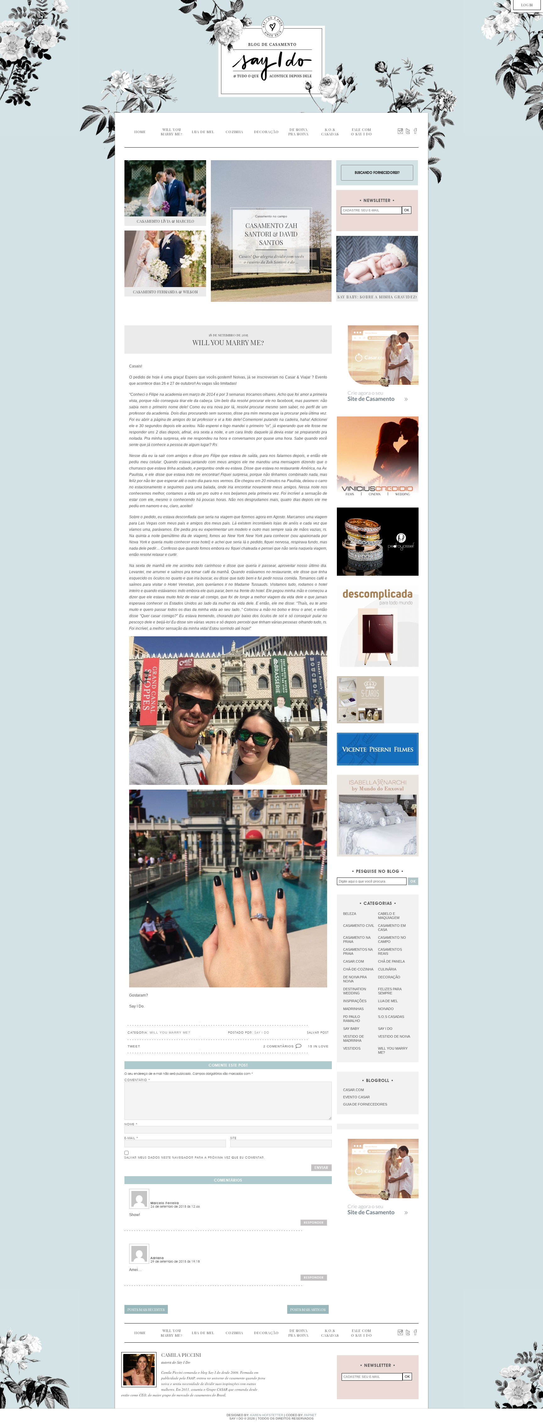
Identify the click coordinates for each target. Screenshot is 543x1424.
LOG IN (527, 5)
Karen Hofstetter (266, 1415)
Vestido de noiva (394, 1036)
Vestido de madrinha (353, 1038)
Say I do (385, 1028)
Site (233, 1138)
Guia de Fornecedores (365, 1104)
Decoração (389, 977)
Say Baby (351, 1028)
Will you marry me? (170, 1032)
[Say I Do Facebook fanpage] (415, 131)
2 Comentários (278, 1046)
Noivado (386, 1009)
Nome (131, 1124)
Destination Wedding (354, 991)
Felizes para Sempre (389, 991)
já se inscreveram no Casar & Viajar (278, 377)
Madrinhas (353, 1009)
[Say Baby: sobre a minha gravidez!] (377, 264)
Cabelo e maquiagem (388, 916)
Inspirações (354, 1001)
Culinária (387, 969)
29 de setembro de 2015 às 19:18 (175, 1261)
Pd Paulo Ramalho (351, 1019)
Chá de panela (391, 961)
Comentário (137, 1080)
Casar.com (353, 961)
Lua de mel (388, 1001)
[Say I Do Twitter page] (408, 131)
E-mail (131, 1138)
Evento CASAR (356, 1097)
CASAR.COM (353, 1090)
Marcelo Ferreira (165, 1203)
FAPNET (310, 1415)
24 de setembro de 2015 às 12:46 (175, 1206)
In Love (321, 1046)
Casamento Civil (358, 925)
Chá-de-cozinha (358, 969)
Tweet (134, 1046)
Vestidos (351, 1048)
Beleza (349, 914)
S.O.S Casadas (391, 1017)
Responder (314, 1222)
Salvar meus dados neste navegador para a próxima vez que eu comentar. (194, 1157)
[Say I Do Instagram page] (400, 131)
